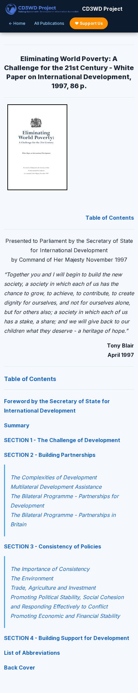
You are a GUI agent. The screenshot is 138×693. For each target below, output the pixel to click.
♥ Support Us (89, 23)
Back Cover (19, 667)
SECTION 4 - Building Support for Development (66, 638)
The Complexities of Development (53, 477)
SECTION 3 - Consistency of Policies (52, 546)
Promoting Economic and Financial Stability (65, 615)
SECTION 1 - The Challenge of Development (62, 440)
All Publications (49, 23)
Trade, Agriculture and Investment (52, 587)
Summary (16, 425)
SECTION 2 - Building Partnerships (49, 454)
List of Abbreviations (32, 652)
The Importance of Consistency (49, 569)
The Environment (31, 578)
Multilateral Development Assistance (55, 486)
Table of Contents (109, 217)
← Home (17, 23)
